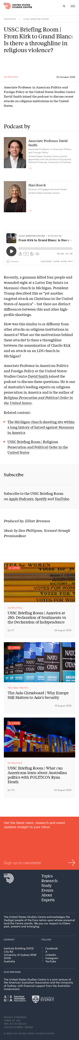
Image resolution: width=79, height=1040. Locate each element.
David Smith (38, 376)
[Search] (64, 6)
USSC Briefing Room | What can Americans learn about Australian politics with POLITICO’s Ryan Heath (37, 775)
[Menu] (73, 6)
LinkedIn (50, 954)
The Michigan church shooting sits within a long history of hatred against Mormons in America (41, 427)
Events (47, 890)
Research (49, 880)
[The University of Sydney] (43, 999)
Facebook (51, 948)
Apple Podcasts (21, 498)
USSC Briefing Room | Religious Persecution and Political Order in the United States (37, 447)
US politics (11, 77)
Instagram (51, 958)
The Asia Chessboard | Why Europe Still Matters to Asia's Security (38, 695)
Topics (47, 875)
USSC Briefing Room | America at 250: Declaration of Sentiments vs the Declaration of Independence (37, 617)
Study (46, 885)
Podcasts (10, 19)
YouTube (62, 498)
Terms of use (12, 1020)
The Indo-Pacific (18, 687)
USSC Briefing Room (36, 19)
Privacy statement (15, 1017)
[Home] (6, 6)
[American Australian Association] (15, 998)
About (46, 894)
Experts (48, 899)
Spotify (41, 498)
